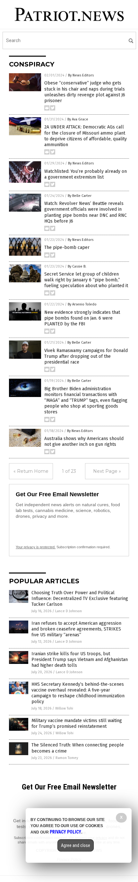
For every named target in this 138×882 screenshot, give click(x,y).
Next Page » (107, 471)
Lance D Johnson (68, 611)
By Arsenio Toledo (82, 304)
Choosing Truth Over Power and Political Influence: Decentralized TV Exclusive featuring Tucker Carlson (79, 598)
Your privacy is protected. (36, 547)
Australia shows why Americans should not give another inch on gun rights (84, 441)
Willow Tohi (64, 708)
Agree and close (75, 845)
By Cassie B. (77, 266)
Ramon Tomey (67, 758)
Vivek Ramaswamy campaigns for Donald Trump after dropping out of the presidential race (86, 356)
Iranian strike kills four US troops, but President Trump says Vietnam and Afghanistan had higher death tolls (79, 659)
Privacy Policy (65, 831)
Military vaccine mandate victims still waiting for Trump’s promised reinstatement (76, 723)
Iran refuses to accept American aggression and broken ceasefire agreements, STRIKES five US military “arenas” (76, 629)
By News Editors (81, 75)
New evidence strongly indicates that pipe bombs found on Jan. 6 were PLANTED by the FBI (82, 318)
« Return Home (30, 471)
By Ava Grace (77, 119)
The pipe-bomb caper (67, 247)
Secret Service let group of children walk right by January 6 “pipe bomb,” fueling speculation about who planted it (86, 279)
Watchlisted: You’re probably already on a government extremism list (85, 174)
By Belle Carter (79, 196)
